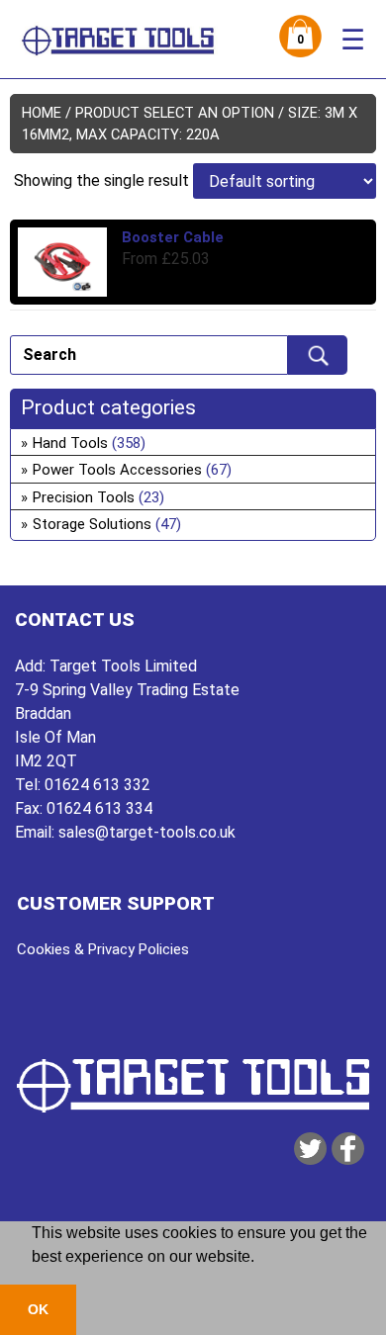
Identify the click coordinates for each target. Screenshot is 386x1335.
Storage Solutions (92, 524)
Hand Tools (70, 443)
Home (41, 113)
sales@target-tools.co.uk (147, 832)
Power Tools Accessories (117, 470)
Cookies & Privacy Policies (103, 949)
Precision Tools (84, 497)
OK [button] (38, 1309)
